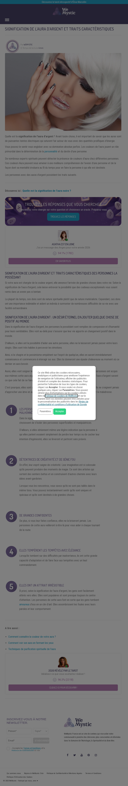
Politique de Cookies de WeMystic (61, 395)
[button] (45, 411)
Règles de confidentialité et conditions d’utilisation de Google (63, 403)
